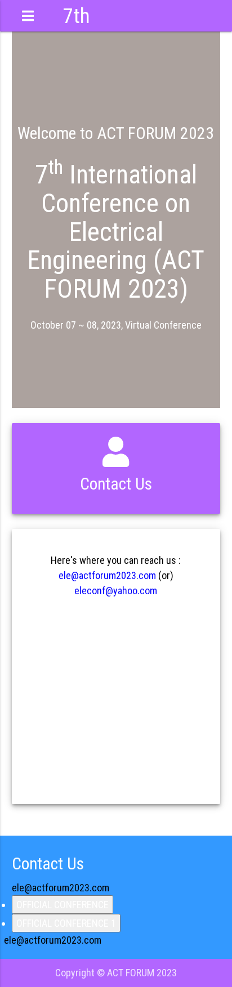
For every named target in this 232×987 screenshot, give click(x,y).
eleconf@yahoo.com (115, 590)
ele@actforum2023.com (107, 575)
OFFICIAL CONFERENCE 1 (66, 923)
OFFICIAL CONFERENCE (62, 904)
